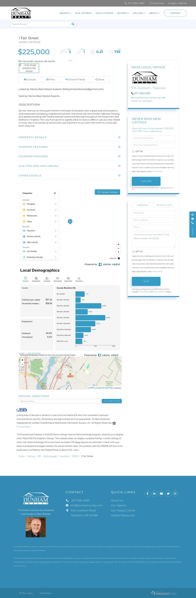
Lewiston (64, 456)
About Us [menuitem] (117, 500)
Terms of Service (159, 292)
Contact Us (136, 101)
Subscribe (146, 181)
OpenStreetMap (105, 387)
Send (146, 281)
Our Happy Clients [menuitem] (123, 510)
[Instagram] (175, 494)
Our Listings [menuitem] (83, 13)
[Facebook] (147, 494)
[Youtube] (161, 494)
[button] (73, 24)
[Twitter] (168, 494)
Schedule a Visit (164, 205)
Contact (175, 13)
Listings (31, 456)
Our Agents (147, 101)
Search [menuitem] (64, 13)
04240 (75, 456)
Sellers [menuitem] (138, 13)
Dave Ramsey (44, 513)
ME (39, 456)
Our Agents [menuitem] (118, 505)
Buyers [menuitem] (122, 13)
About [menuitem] (153, 13)
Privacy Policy (24, 426)
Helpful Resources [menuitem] (123, 515)
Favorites (158, 3)
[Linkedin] (154, 494)
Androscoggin (50, 456)
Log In (173, 3)
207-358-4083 (135, 3)
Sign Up (183, 3)
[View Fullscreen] (22, 370)
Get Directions (112, 401)
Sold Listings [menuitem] (104, 13)
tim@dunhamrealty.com (86, 505)
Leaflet (90, 387)
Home (22, 456)
